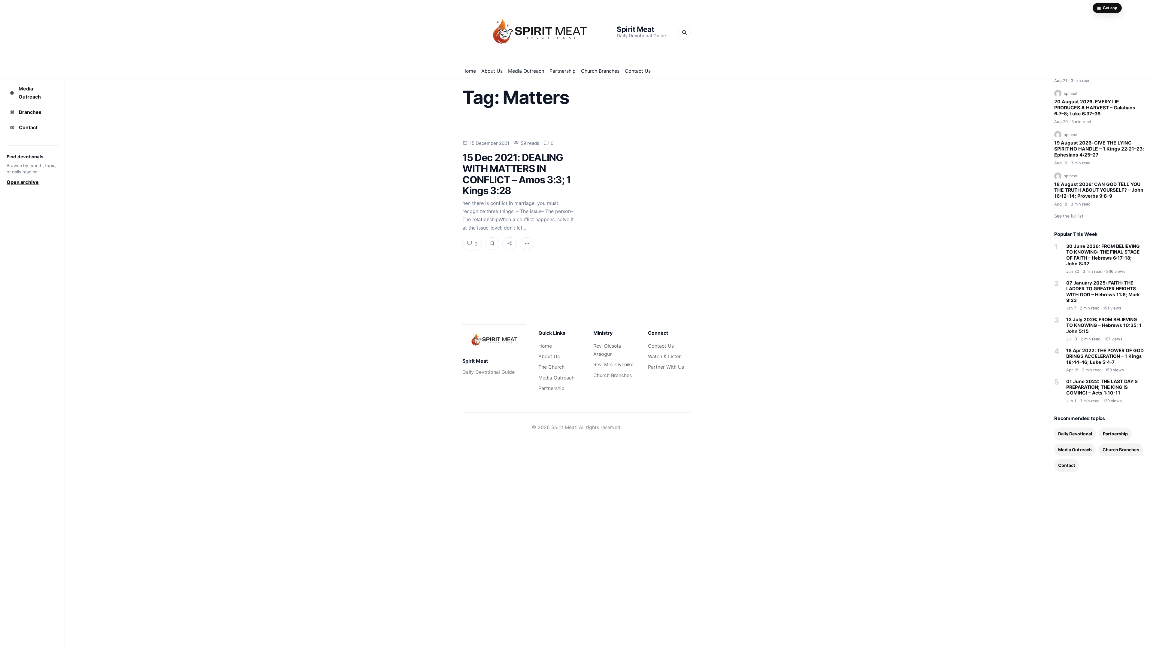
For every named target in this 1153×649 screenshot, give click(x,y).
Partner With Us (666, 367)
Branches (26, 112)
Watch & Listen (665, 356)
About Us (492, 71)
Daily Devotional (1075, 433)
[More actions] (527, 243)
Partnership (562, 71)
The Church (551, 367)
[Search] (684, 32)
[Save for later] (492, 243)
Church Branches (600, 71)
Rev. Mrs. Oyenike (613, 364)
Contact (24, 127)
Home (469, 71)
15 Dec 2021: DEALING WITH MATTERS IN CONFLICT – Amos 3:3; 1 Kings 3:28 (516, 174)
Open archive (23, 182)
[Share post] (509, 243)
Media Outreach (526, 71)
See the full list (1068, 215)
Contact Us (638, 71)
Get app (1107, 8)
